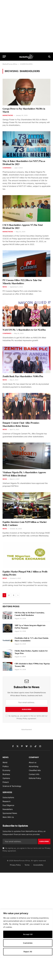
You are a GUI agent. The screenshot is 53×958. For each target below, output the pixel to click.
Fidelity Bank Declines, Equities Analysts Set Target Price (31, 652)
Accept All (27, 934)
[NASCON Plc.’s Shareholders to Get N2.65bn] (26, 313)
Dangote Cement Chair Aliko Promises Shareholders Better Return (21, 424)
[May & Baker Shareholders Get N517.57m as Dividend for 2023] (26, 144)
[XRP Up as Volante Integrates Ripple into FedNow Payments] (7, 628)
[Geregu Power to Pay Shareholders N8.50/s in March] (26, 92)
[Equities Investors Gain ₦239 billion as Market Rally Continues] (26, 505)
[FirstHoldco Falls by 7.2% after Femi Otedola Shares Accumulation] (7, 641)
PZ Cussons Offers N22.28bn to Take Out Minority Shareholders (22, 281)
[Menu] (4, 56)
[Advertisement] (26, 26)
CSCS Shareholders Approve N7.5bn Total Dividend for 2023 (23, 226)
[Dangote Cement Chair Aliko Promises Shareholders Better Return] (26, 406)
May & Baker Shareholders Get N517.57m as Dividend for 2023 (24, 162)
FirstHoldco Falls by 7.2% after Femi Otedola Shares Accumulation (31, 639)
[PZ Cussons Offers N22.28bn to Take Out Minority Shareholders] (26, 263)
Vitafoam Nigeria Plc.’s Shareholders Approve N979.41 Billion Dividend (24, 474)
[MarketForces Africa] (26, 56)
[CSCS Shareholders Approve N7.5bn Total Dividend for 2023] (26, 208)
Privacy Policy (22, 718)
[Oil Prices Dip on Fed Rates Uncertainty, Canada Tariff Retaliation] (7, 615)
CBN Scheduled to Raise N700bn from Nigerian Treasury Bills (32, 664)
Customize (28, 943)
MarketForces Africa (10, 64)
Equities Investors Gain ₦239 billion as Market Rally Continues (24, 523)
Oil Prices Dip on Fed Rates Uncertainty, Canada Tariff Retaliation (30, 613)
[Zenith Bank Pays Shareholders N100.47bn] (26, 360)
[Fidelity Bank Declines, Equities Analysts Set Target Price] (7, 653)
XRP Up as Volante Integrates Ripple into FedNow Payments (30, 626)
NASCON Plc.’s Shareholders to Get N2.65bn (24, 329)
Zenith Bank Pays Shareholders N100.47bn (23, 376)
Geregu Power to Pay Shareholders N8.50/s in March (24, 110)
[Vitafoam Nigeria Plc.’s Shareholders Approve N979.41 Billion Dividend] (26, 456)
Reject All (28, 951)
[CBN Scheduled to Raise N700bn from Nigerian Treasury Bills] (7, 666)
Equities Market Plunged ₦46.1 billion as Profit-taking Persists (25, 573)
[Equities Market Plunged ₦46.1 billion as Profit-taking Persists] (26, 555)
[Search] (49, 56)
